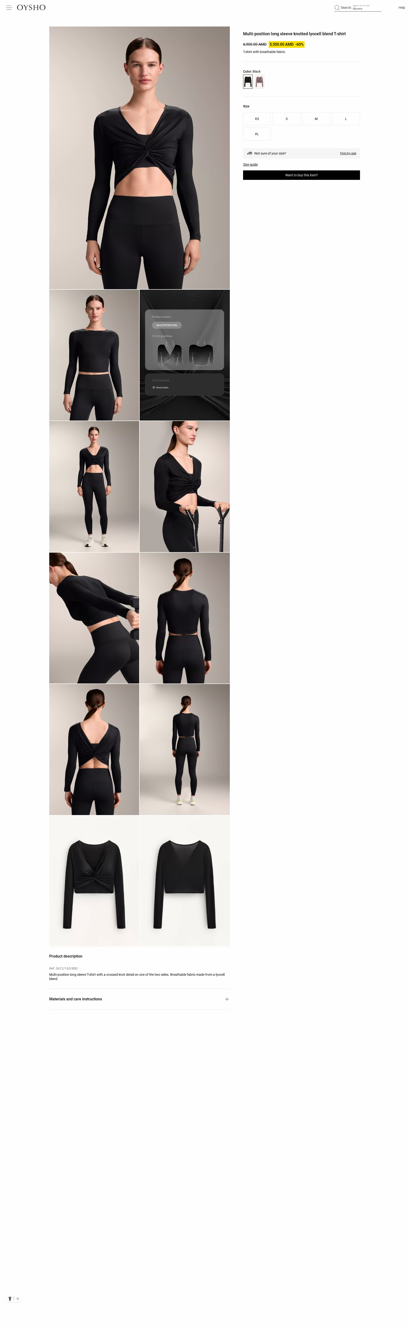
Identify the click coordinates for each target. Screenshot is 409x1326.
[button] (139, 158)
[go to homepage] (31, 7)
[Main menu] (9, 7)
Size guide (250, 164)
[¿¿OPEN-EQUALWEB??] (14, 1298)
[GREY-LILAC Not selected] (259, 82)
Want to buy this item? (301, 175)
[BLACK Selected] (248, 82)
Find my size (348, 153)
